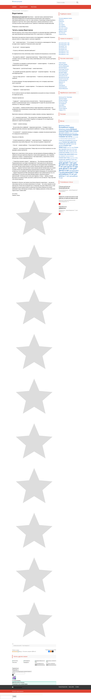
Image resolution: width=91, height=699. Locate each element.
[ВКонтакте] (49, 651)
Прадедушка (26, 662)
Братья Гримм (62, 106)
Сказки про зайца (70, 147)
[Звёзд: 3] (15, 651)
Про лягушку (62, 32)
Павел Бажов (62, 62)
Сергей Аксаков (63, 87)
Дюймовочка (62, 208)
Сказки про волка (71, 138)
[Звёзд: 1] (13, 651)
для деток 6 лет (67, 169)
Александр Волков (63, 74)
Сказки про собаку (74, 157)
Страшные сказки (74, 161)
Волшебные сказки (66, 127)
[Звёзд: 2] (14, 651)
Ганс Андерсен (62, 103)
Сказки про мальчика (66, 154)
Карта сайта (71, 686)
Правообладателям (63, 686)
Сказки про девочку (69, 142)
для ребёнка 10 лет (66, 174)
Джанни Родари (63, 98)
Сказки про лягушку (73, 152)
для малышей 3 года (70, 172)
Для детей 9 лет (63, 49)
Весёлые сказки (64, 125)
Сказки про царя (67, 161)
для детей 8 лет (67, 164)
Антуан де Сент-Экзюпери (65, 97)
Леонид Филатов (63, 80)
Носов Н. (61, 83)
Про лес (61, 23)
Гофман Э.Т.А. (62, 110)
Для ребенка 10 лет (64, 51)
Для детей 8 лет (63, 47)
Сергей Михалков (63, 88)
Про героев (62, 24)
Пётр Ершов (62, 85)
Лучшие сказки (64, 133)
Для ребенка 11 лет (64, 52)
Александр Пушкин (64, 69)
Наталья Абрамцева (64, 66)
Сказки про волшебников (65, 140)
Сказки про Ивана (64, 138)
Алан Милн (61, 105)
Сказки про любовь (64, 152)
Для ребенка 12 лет (64, 54)
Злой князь (14, 662)
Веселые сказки (63, 29)
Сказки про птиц (64, 157)
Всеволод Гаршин (63, 71)
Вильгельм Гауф (63, 102)
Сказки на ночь (62, 34)
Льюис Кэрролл (63, 108)
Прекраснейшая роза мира (39, 664)
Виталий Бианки (63, 67)
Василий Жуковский (64, 77)
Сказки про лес (63, 151)
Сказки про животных (65, 146)
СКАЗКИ (14, 7)
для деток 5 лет (66, 168)
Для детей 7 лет (63, 46)
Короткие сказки (72, 131)
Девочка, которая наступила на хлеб (68, 198)
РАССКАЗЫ (34, 7)
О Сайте (77, 686)
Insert (14, 696)
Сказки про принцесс (69, 156)
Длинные (61, 20)
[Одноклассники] (51, 651)
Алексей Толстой (63, 75)
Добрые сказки (63, 31)
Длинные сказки (64, 129)
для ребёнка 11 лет (68, 175)
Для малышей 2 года (64, 43)
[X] (52, 651)
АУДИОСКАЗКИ (24, 7)
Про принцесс (62, 26)
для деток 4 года (70, 167)
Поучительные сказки (68, 135)
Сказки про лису (73, 151)
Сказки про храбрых (65, 159)
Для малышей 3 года (64, 44)
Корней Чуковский (63, 79)
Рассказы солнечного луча (50, 664)
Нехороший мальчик (64, 188)
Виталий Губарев (63, 64)
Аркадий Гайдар (63, 72)
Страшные (61, 21)
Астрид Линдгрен (63, 100)
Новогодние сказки (73, 133)
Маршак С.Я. (62, 82)
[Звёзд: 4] (17, 651)
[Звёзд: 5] (20, 651)
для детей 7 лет (66, 163)
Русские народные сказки (65, 18)
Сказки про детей (64, 144)
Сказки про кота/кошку (71, 149)
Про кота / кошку (63, 28)
